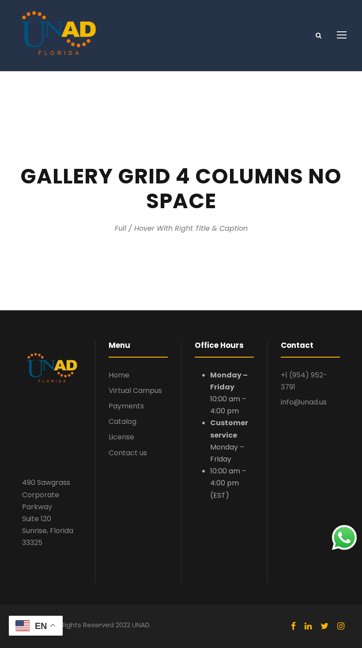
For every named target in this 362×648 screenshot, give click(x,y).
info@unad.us (304, 402)
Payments (126, 406)
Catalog (122, 421)
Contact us (128, 453)
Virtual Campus (135, 390)
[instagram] (340, 626)
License (121, 437)
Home (119, 375)
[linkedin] (308, 626)
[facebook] (293, 626)
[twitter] (324, 626)
